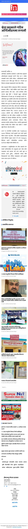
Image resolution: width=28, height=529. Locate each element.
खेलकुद (16, 454)
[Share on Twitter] (4, 266)
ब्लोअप (3, 467)
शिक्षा (13, 454)
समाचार (6, 451)
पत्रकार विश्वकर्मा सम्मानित (8, 380)
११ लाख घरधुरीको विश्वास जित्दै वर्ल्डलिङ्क (12, 274)
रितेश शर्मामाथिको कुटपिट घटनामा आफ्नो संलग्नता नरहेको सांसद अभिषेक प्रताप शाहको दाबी (13, 300)
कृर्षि (3, 464)
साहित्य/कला (9, 467)
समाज (16, 462)
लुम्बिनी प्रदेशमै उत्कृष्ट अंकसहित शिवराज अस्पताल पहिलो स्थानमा (12, 355)
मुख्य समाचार (12, 451)
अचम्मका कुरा (5, 462)
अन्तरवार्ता (3, 454)
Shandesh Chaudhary (17, 527)
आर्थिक (20, 454)
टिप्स (12, 464)
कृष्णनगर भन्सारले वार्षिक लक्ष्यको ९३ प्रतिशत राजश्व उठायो (13, 248)
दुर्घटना (15, 464)
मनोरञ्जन (3, 456)
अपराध (25, 462)
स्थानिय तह (21, 451)
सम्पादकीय (11, 462)
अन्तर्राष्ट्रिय (9, 454)
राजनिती (17, 451)
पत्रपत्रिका (21, 464)
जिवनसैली (7, 464)
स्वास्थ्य (20, 462)
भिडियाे (22, 467)
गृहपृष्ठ (2, 451)
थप (2, 459)
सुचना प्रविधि (16, 467)
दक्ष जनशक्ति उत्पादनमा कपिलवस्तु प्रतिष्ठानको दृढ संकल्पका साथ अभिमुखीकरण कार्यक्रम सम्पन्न (13, 328)
